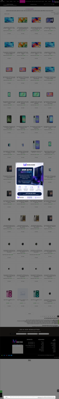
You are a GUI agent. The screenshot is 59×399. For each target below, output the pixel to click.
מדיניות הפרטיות (40, 397)
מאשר (6, 397)
